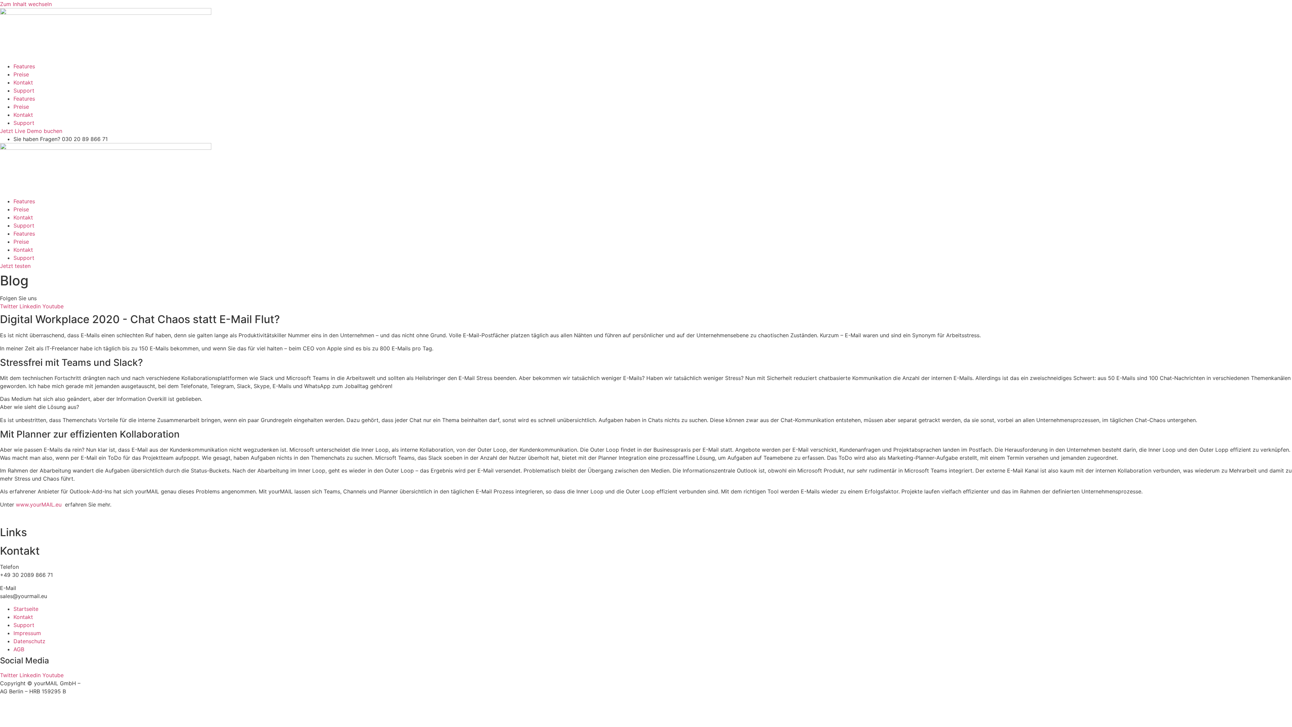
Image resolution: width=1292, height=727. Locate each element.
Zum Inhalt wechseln (26, 4)
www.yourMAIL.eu (39, 504)
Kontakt (23, 82)
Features (24, 66)
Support (23, 90)
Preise (21, 74)
